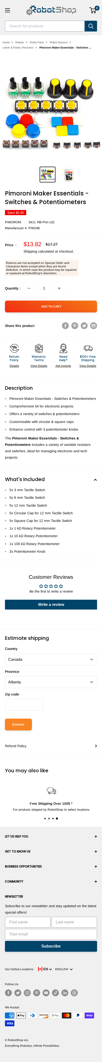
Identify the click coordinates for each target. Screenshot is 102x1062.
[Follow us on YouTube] (46, 992)
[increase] (59, 288)
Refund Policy (15, 746)
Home (6, 42)
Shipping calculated (39, 251)
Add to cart (51, 306)
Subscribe (51, 946)
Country (11, 649)
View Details (38, 366)
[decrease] (29, 288)
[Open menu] (7, 10)
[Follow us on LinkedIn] (64, 992)
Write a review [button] (51, 604)
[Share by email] (93, 325)
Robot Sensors (59, 42)
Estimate (18, 724)
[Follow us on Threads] (74, 992)
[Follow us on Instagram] (27, 992)
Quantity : (13, 288)
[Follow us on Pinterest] (36, 992)
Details (14, 366)
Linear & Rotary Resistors (18, 47)
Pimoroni (13, 222)
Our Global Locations (19, 969)
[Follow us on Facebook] (8, 992)
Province (12, 672)
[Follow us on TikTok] (55, 992)
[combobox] (45, 26)
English (62, 969)
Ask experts (63, 366)
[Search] (91, 26)
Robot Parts (37, 42)
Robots (19, 42)
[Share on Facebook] (65, 325)
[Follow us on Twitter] (17, 992)
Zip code (12, 694)
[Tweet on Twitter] (84, 325)
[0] (93, 10)
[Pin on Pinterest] (74, 325)
